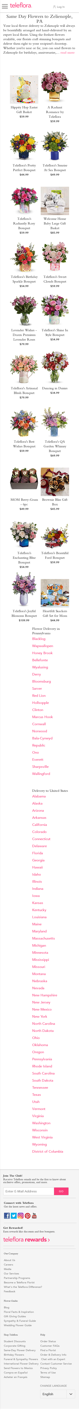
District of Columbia (47, 1151)
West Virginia (42, 1137)
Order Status (48, 1341)
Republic (38, 745)
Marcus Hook (42, 717)
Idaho (36, 874)
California (39, 825)
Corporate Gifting (14, 1345)
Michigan (39, 945)
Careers (8, 1264)
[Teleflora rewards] (26, 1241)
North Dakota (43, 1031)
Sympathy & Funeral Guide (20, 1321)
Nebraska (39, 981)
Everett (37, 759)
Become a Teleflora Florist (19, 1282)
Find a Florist (48, 1350)
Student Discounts (15, 1341)
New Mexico (42, 1009)
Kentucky (39, 910)
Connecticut (41, 839)
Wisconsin (40, 1130)
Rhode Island (42, 1066)
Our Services (11, 1273)
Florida (37, 853)
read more (68, 52)
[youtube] (34, 1218)
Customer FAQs (50, 1345)
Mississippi (40, 960)
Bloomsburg (41, 681)
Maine (37, 924)
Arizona (38, 810)
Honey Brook (42, 653)
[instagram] (21, 1218)
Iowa (36, 896)
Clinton (37, 710)
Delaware (39, 846)
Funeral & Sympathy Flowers (21, 1359)
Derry (36, 674)
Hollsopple (40, 703)
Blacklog (38, 639)
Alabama (39, 796)
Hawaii (37, 867)
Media (7, 1269)
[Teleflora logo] (21, 7)
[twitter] (14, 1218)
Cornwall (39, 724)
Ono (35, 752)
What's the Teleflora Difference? (23, 1287)
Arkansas (39, 818)
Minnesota (40, 952)
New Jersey (41, 1002)
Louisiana (39, 917)
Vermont (38, 1109)
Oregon (38, 1052)
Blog (6, 1307)
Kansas (37, 903)
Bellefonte (40, 660)
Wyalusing (40, 667)
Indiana (37, 889)
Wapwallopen (42, 646)
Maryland (39, 931)
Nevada (38, 988)
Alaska (37, 803)
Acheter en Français (15, 1377)
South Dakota (42, 1080)
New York (39, 1016)
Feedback (9, 1291)
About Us (9, 1260)
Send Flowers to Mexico (18, 1368)
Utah (36, 1102)
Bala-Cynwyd (42, 738)
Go (61, 1191)
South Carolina (43, 1073)
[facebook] (7, 1218)
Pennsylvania (42, 1059)
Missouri (38, 967)
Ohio (36, 1038)
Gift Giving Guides (15, 1316)
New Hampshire (44, 995)
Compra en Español (16, 1372)
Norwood (39, 731)
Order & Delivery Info (53, 1354)
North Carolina (43, 1024)
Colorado (39, 832)
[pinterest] (28, 1218)
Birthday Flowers (14, 1354)
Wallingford (41, 774)
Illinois (37, 881)
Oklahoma (40, 1045)
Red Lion (39, 696)
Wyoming (39, 1144)
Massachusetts (43, 938)
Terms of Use (48, 1372)
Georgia (38, 860)
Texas (36, 1095)
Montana (39, 974)
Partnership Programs (17, 1278)
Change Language (53, 1385)
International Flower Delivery (21, 1363)
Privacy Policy (48, 1368)
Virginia (38, 1116)
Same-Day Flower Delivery (20, 1350)
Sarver (37, 688)
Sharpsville (40, 767)
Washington (41, 1123)
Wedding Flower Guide (18, 1325)
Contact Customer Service (56, 1363)
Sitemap (45, 1377)
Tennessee (40, 1087)
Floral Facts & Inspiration (19, 1312)
